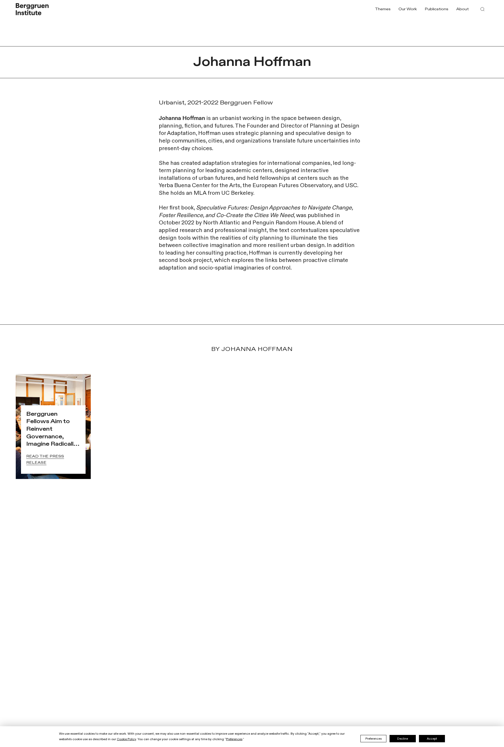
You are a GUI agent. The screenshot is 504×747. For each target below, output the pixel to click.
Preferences (373, 739)
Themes (383, 9)
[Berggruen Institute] (32, 9)
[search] (482, 9)
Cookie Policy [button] (126, 739)
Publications (436, 9)
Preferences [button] (234, 739)
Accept (432, 739)
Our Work (407, 9)
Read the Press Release (45, 459)
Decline (402, 739)
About (462, 9)
